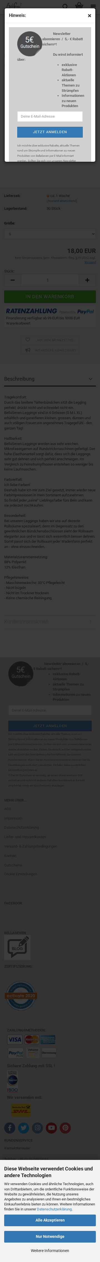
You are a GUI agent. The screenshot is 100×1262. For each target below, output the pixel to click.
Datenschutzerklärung (54, 1209)
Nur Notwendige (50, 1236)
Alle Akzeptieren (50, 1220)
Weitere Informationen (50, 1250)
